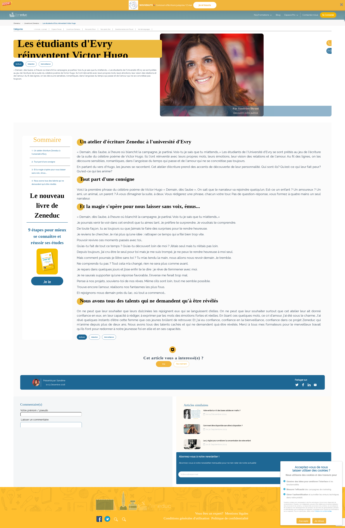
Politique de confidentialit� (323, 511)
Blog (278, 15)
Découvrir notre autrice (245, 112)
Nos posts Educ (90, 29)
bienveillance (46, 64)
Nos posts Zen (106, 29)
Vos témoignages (144, 29)
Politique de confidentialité (229, 518)
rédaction (31, 64)
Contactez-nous (310, 15)
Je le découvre (47, 284)
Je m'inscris (205, 5)
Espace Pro (289, 15)
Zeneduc (16, 23)
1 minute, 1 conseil (40, 29)
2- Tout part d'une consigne (44, 161)
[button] (172, 5)
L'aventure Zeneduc (31, 23)
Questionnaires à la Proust (124, 29)
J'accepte (303, 520)
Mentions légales (236, 513)
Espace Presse (56, 29)
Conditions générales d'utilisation (186, 518)
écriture (18, 64)
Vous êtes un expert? (209, 513)
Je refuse (319, 520)
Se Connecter (328, 15)
